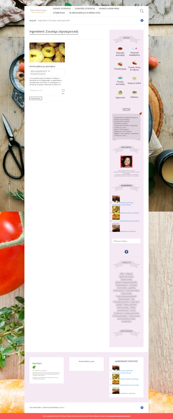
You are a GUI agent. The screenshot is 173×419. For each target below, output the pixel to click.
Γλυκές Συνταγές (62, 8)
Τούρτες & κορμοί (134, 316)
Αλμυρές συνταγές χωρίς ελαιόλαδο (126, 282)
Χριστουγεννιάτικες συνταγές (126, 319)
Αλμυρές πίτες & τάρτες (126, 276)
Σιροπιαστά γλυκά (123, 310)
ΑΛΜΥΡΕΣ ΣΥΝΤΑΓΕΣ (85, 8)
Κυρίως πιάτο (134, 83)
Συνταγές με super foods (131, 313)
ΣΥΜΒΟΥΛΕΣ (59, 13)
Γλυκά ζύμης (120, 68)
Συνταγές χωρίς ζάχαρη (120, 316)
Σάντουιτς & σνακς (123, 307)
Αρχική (32, 20)
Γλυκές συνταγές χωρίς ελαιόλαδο (126, 296)
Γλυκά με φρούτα (119, 290)
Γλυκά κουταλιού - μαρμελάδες (126, 288)
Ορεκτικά (120, 97)
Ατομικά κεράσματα (134, 53)
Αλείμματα (129, 274)
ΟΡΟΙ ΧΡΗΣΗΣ (126, 331)
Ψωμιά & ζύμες (126, 321)
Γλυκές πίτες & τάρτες (134, 68)
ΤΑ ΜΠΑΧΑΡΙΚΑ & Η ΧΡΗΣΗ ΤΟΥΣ (84, 13)
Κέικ (133, 299)
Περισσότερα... (36, 98)
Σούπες (133, 310)
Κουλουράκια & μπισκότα (38, 74)
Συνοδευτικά (118, 313)
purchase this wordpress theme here (119, 416)
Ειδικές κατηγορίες (124, 299)
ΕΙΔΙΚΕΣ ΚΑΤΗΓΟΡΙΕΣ (109, 8)
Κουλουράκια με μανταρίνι (42, 66)
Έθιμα (122, 274)
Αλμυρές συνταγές (120, 53)
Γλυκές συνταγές (120, 82)
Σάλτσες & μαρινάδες (130, 305)
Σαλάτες (134, 97)
